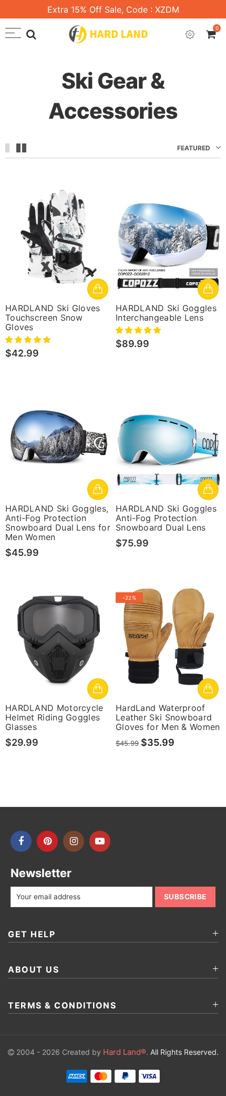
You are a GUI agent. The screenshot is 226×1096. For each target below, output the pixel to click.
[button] (29, 339)
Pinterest (47, 841)
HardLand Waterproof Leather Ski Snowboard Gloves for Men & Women (168, 717)
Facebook (21, 841)
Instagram (73, 841)
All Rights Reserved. (161, 1051)
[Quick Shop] (97, 289)
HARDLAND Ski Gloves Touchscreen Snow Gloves (52, 317)
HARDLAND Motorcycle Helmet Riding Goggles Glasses (54, 717)
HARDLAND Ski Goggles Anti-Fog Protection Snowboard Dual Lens (166, 518)
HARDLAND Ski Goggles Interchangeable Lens (166, 312)
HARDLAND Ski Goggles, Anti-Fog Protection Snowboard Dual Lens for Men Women (57, 523)
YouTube (99, 841)
